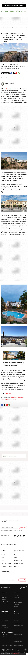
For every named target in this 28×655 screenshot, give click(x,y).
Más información (15, 653)
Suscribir (22, 527)
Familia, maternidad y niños (19, 551)
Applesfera (3, 599)
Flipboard (16, 73)
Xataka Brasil (4, 636)
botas (2, 560)
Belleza (12, 11)
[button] (9, 83)
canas (21, 27)
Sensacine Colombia (18, 641)
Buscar (22, 580)
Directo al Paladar (5, 613)
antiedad (16, 566)
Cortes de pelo (18, 560)
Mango (11, 27)
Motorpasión (17, 613)
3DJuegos (16, 595)
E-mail (19, 73)
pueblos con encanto (6, 566)
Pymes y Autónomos (18, 625)
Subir (22, 587)
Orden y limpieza (18, 563)
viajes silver (13, 402)
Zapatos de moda (6, 563)
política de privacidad (18, 530)
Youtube (15, 535)
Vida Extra (16, 597)
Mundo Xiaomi (4, 603)
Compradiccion (4, 627)
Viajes (15, 554)
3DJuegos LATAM (18, 634)
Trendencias (4, 623)
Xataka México (4, 634)
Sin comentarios (6, 73)
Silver (7, 402)
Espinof (16, 606)
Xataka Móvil (4, 597)
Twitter (14, 73)
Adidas (25, 27)
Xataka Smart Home (5, 601)
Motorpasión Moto (18, 615)
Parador (8, 89)
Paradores (8, 393)
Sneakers (3, 550)
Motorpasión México (18, 645)
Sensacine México (18, 639)
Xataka (2, 595)
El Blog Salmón (17, 623)
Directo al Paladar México (6, 645)
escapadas (20, 402)
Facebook (11, 73)
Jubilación (4, 11)
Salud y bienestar (21, 11)
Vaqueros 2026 (14, 513)
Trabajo (3, 554)
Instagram (18, 535)
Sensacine (16, 604)
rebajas (16, 27)
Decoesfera (3, 625)
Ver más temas (5, 571)
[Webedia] (5, 588)
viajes (26, 402)
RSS (21, 535)
